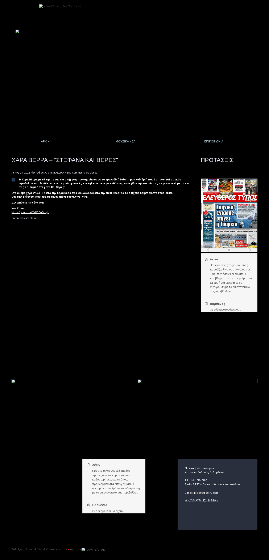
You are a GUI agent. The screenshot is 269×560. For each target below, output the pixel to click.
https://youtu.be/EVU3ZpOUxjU (30, 212)
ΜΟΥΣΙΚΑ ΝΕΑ (61, 172)
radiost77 (41, 172)
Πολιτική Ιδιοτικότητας (200, 468)
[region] (135, 58)
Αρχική (46, 141)
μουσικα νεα (125, 141)
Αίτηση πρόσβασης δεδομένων (204, 472)
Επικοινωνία (213, 141)
